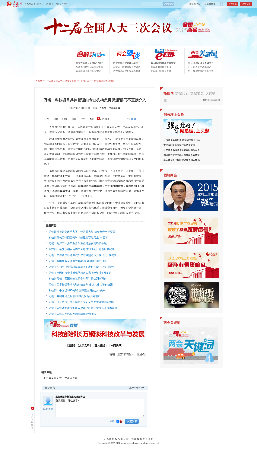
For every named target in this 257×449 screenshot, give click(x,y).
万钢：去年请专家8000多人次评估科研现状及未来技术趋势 (83, 308)
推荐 (92, 118)
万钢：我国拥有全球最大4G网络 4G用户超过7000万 (79, 261)
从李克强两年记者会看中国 (89, 67)
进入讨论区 (134, 388)
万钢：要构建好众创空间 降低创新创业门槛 (74, 296)
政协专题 (246, 4)
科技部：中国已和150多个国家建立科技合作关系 (77, 290)
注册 (45, 408)
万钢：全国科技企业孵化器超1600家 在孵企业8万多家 (80, 272)
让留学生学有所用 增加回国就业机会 (181, 140)
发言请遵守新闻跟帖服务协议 (70, 396)
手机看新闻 (114, 108)
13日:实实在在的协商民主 (201, 71)
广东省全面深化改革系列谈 (126, 71)
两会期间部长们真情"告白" (89, 71)
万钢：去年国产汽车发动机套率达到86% (72, 314)
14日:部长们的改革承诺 (199, 67)
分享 (83, 118)
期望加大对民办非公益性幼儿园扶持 (181, 155)
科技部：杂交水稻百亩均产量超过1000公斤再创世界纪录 (82, 249)
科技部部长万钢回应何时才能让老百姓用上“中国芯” (79, 237)
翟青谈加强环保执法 (161, 67)
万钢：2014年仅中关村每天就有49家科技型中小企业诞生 (82, 267)
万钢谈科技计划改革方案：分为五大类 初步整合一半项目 (82, 231)
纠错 (64, 118)
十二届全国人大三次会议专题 (61, 81)
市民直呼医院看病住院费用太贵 (179, 145)
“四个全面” (61, 4)
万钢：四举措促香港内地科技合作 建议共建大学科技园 (81, 284)
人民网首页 (30, 4)
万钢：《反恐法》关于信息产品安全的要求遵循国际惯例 (82, 302)
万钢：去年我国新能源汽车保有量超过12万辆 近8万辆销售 (83, 255)
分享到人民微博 (32, 420)
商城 (73, 118)
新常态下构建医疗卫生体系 (126, 67)
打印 (46, 118)
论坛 (143, 388)
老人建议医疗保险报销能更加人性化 (181, 160)
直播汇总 (85, 81)
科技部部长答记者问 (104, 81)
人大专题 (232, 4)
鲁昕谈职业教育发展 (161, 71)
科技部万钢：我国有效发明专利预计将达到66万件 (78, 278)
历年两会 (49, 4)
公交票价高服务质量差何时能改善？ (181, 150)
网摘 (55, 118)
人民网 (38, 81)
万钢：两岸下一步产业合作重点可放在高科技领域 (78, 243)
